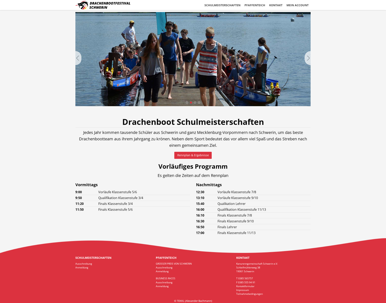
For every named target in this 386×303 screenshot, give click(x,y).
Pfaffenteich (254, 5)
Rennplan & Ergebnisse (193, 155)
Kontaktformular (245, 286)
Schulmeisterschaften (222, 5)
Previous (78, 58)
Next (308, 58)
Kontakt (275, 5)
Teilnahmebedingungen (249, 294)
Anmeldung (81, 267)
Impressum (242, 290)
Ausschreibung (83, 263)
